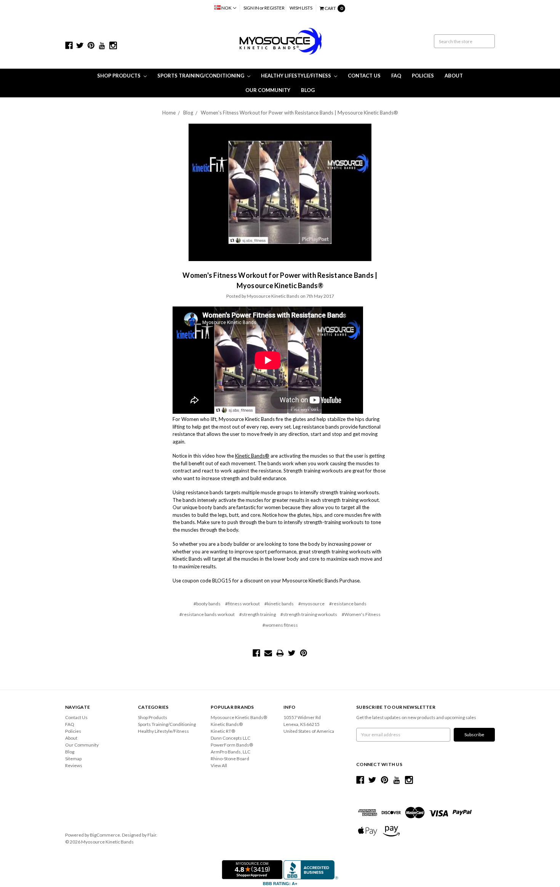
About (454, 76)
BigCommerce (105, 835)
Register (274, 8)
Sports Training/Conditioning (201, 76)
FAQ (396, 76)
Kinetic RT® (223, 731)
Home (169, 113)
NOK (226, 8)
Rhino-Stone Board (230, 758)
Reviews (73, 765)
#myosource (311, 603)
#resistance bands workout (207, 614)
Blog (308, 90)
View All (219, 765)
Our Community (267, 90)
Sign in (251, 8)
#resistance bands (347, 603)
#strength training (257, 614)
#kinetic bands (279, 603)
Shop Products (119, 76)
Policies (423, 76)
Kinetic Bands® (252, 456)
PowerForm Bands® (232, 745)
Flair (151, 835)
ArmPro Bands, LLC (230, 752)
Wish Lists (301, 8)
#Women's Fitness (361, 614)
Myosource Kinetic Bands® (239, 717)
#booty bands (207, 603)
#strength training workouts (308, 614)
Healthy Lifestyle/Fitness (296, 76)
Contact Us (364, 76)
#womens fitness (280, 625)
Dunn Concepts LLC (230, 738)
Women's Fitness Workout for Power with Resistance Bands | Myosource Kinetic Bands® (299, 113)
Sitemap (73, 758)
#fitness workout (242, 603)
